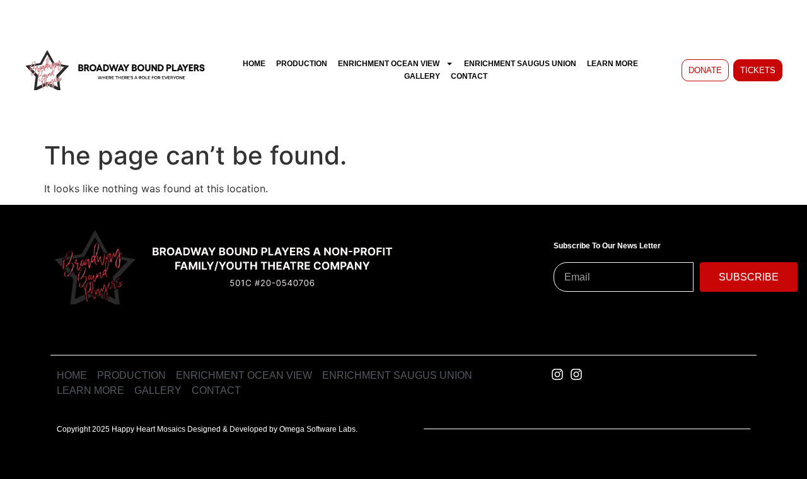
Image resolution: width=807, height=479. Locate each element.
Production (301, 63)
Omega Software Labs (317, 429)
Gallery (422, 76)
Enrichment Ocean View (388, 63)
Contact (469, 76)
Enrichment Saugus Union (520, 63)
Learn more (612, 63)
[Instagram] (557, 374)
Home (254, 63)
